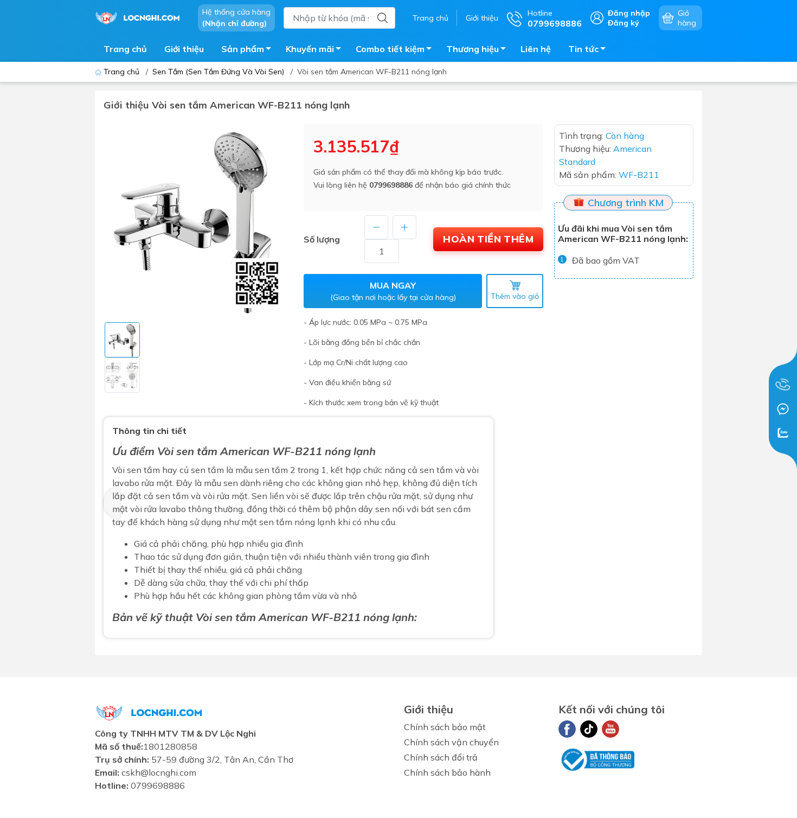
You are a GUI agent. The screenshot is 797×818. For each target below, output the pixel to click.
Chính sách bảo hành (447, 772)
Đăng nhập (629, 13)
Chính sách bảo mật (445, 726)
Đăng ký (623, 23)
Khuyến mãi (310, 48)
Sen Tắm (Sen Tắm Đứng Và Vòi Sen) (218, 71)
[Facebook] (567, 729)
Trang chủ (430, 18)
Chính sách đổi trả (441, 757)
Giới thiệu (482, 18)
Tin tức (583, 48)
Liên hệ (535, 48)
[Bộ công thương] (596, 758)
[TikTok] (588, 729)
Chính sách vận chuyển (451, 742)
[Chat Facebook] (783, 409)
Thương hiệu (472, 48)
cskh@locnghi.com (158, 772)
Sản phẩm (242, 48)
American (283, 617)
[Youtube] (610, 729)
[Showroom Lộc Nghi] (141, 16)
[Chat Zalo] (783, 433)
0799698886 (391, 185)
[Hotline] (783, 385)
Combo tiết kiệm (390, 48)
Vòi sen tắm (187, 451)
